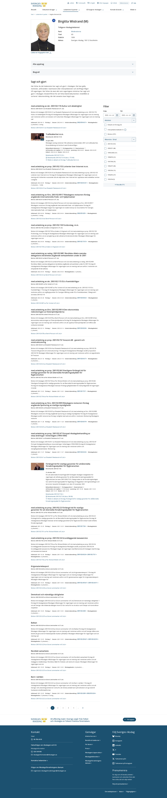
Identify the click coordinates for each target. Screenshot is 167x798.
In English (92, 3)
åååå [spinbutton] (106, 115)
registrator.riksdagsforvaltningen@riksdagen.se (49, 771)
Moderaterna (76, 31)
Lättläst (72, 3)
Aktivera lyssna (124, 3)
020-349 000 (37, 752)
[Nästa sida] (83, 708)
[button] (50, 10)
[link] (47, 708)
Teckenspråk (81, 3)
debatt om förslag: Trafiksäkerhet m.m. (63, 160)
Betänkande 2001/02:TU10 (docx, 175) (61, 158)
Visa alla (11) (126, 185)
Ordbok (115, 3)
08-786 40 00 (38, 739)
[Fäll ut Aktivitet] (134, 120)
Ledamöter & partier (41, 14)
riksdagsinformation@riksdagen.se (45, 755)
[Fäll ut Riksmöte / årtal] (134, 139)
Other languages (104, 3)
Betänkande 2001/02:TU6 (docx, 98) (60, 496)
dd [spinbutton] (113, 115)
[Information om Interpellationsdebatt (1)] (125, 130)
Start (32, 14)
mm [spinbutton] (110, 115)
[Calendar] (117, 115)
